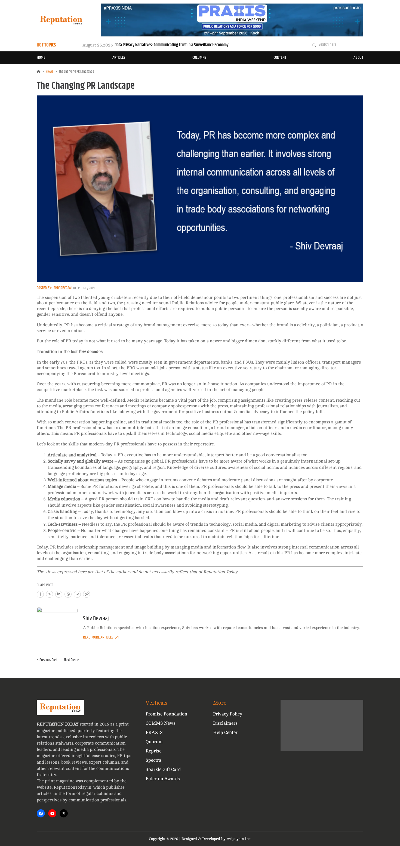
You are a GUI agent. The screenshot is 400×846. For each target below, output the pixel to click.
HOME (41, 57)
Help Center (225, 732)
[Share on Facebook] (40, 594)
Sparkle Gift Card (163, 769)
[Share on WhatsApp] (68, 594)
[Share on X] (49, 594)
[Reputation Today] (61, 20)
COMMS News (161, 723)
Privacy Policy (227, 714)
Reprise (153, 751)
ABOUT (358, 57)
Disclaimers (225, 723)
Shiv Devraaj (63, 288)
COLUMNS (199, 57)
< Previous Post (47, 660)
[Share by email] (77, 594)
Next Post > (71, 660)
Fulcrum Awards (163, 778)
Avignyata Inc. (239, 839)
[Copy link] (86, 594)
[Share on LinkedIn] (58, 594)
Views (49, 71)
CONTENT (279, 57)
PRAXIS (154, 732)
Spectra (153, 760)
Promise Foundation (166, 714)
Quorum (154, 741)
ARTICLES (118, 57)
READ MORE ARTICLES (98, 637)
